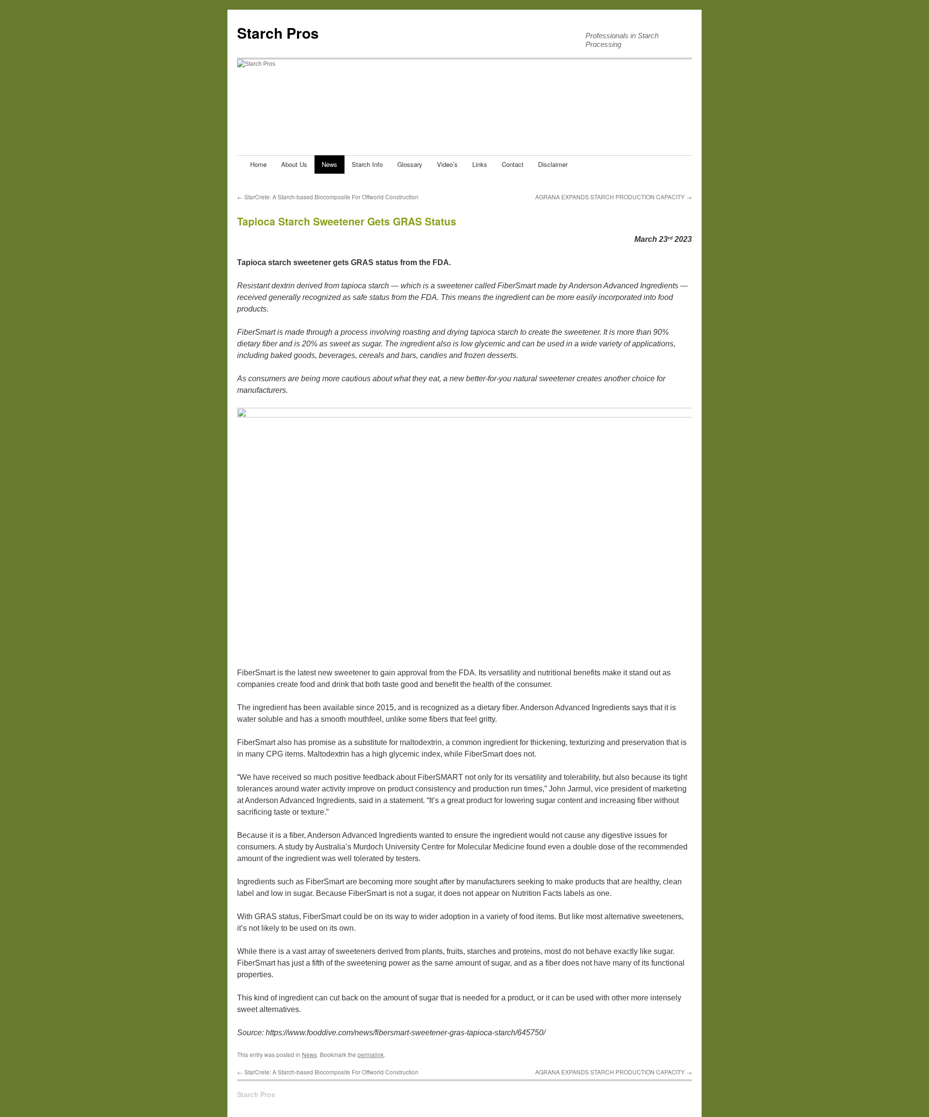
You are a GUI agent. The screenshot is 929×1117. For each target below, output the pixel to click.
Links (479, 164)
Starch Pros (278, 32)
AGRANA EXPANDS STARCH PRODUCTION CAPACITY (613, 197)
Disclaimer (553, 164)
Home (258, 164)
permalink (371, 1054)
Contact (513, 164)
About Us (294, 164)
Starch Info (367, 164)
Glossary (409, 164)
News (329, 164)
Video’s (447, 164)
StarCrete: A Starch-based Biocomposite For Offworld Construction (328, 197)
